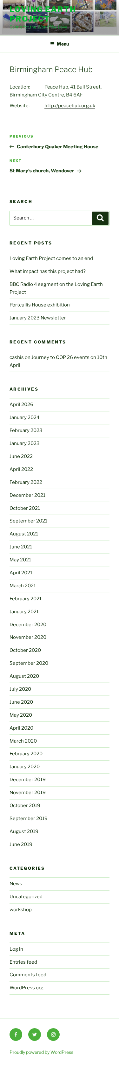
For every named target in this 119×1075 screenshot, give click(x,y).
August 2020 (24, 676)
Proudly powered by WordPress (41, 1052)
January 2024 (25, 417)
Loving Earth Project (43, 14)
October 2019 (25, 805)
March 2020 (23, 741)
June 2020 (21, 702)
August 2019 (24, 831)
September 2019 (29, 818)
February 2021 (26, 599)
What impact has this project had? (48, 271)
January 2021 (24, 612)
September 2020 (29, 663)
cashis (17, 357)
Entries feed (23, 962)
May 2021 (20, 560)
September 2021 (28, 521)
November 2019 (28, 792)
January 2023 (25, 443)
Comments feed (28, 975)
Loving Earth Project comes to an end (51, 258)
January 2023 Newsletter (38, 318)
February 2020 (26, 754)
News (16, 884)
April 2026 (21, 404)
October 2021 (25, 508)
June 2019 (21, 844)
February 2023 (26, 430)
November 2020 (28, 637)
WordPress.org (26, 988)
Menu (63, 43)
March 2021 (23, 586)
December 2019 (28, 779)
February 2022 (26, 482)
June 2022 (21, 456)
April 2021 (21, 573)
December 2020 (28, 624)
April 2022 (21, 469)
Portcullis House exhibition (40, 305)
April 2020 (21, 728)
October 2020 (25, 650)
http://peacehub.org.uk (69, 105)
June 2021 (21, 547)
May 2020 (21, 715)
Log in (16, 949)
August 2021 (24, 534)
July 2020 (20, 689)
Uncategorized (26, 896)
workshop (21, 909)
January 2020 (25, 766)
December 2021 (27, 495)
